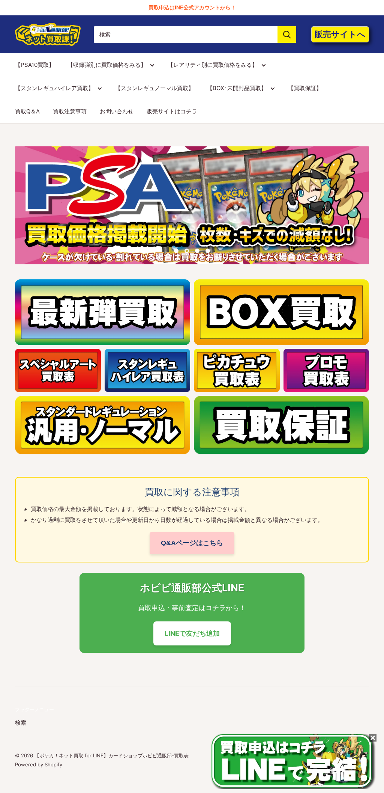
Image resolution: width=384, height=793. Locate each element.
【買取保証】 (305, 88)
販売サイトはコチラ (172, 111)
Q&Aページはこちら (192, 543)
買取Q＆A (27, 111)
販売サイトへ (340, 34)
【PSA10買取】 (34, 64)
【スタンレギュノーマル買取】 (154, 88)
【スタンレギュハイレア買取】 (54, 88)
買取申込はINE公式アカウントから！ (192, 7)
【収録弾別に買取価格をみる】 (107, 64)
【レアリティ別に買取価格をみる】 (213, 64)
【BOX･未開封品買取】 (237, 88)
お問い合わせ (117, 111)
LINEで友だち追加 (192, 633)
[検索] (287, 34)
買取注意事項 (70, 111)
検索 (20, 722)
